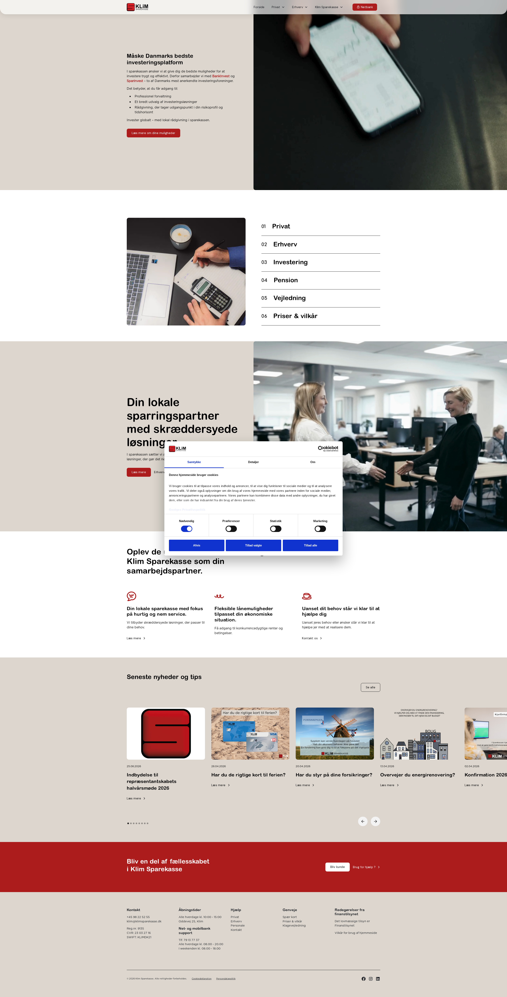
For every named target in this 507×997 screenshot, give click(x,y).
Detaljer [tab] (253, 462)
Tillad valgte (253, 545)
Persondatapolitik (225, 978)
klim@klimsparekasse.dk (144, 921)
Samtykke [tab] (194, 462)
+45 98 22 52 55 (138, 917)
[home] (137, 7)
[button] (278, 7)
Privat (235, 917)
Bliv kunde (337, 867)
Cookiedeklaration (202, 978)
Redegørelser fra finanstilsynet (350, 912)
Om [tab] (312, 462)
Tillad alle (310, 545)
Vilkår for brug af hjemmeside (356, 933)
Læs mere (139, 472)
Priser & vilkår (292, 921)
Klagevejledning (294, 926)
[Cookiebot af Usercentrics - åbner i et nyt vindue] (321, 449)
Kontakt (236, 930)
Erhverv (236, 921)
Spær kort (290, 917)
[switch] (231, 529)
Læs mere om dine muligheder (153, 133)
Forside (259, 7)
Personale (238, 926)
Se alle (370, 687)
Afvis (196, 545)
